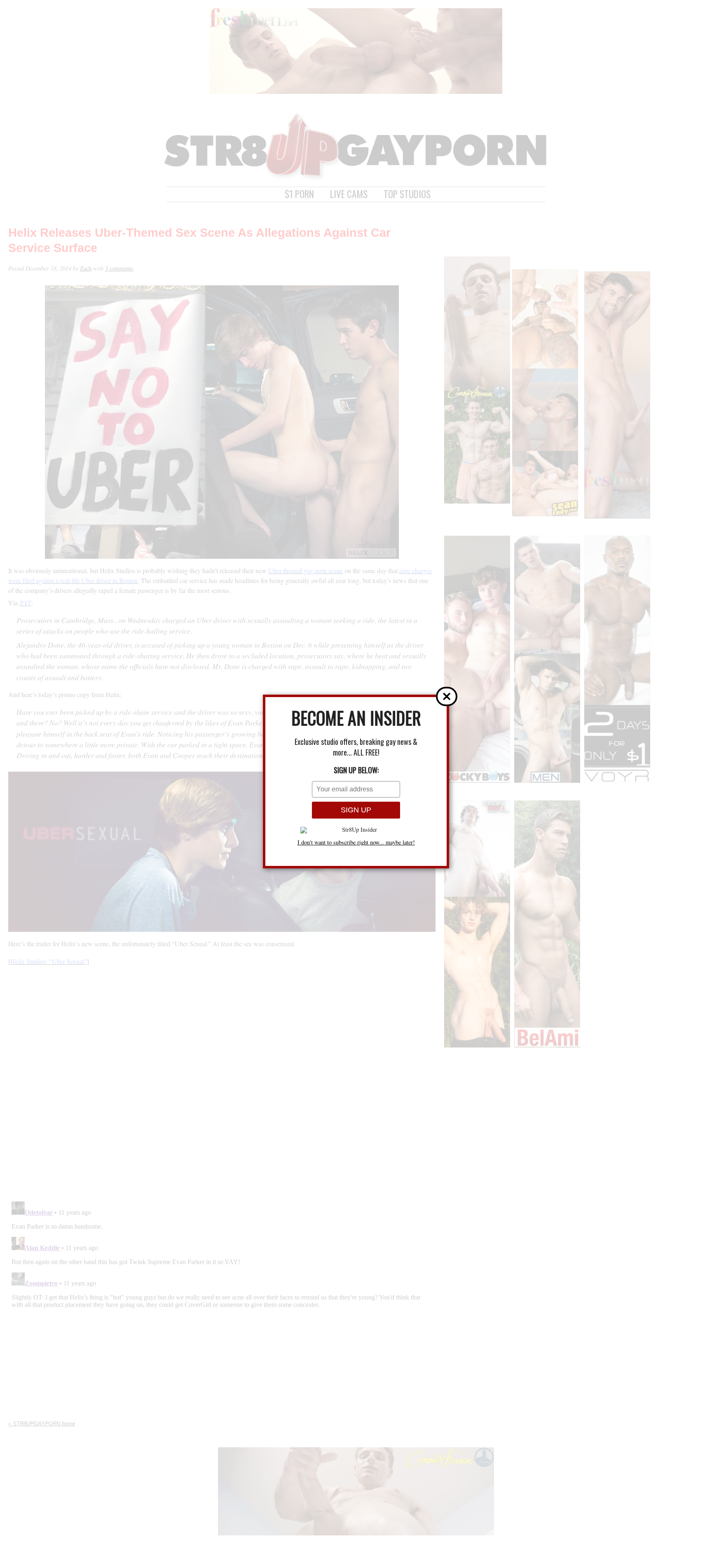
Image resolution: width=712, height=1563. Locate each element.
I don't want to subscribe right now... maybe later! (356, 842)
